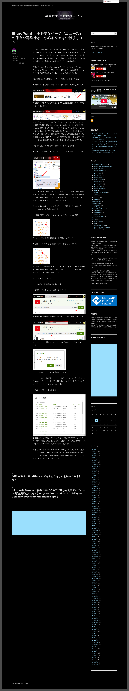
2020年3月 (95, 591)
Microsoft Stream (98, 183)
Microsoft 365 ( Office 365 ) (19, 58)
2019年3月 (95, 613)
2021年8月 (95, 560)
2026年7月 (95, 451)
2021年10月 (95, 556)
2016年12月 (95, 663)
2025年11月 (95, 466)
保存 (20, 63)
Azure (93, 218)
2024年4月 (95, 501)
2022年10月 (95, 534)
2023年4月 (95, 523)
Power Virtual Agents (99, 216)
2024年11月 (95, 488)
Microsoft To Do (98, 186)
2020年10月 (95, 578)
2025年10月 (95, 468)
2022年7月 (95, 540)
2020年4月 (95, 589)
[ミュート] (112, 107)
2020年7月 (95, 584)
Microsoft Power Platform (98, 209)
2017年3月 (95, 657)
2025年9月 (95, 470)
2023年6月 (95, 519)
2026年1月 (95, 462)
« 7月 (96, 436)
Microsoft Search (98, 181)
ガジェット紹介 (98, 221)
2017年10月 (95, 644)
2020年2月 (95, 593)
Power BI (96, 214)
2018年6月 (95, 630)
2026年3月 (95, 459)
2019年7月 (95, 606)
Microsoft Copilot (96, 201)
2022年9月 (95, 536)
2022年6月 (95, 541)
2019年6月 (95, 608)
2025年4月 (95, 479)
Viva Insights (97, 205)
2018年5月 (95, 631)
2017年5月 (95, 653)
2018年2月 (95, 637)
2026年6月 (95, 453)
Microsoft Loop (97, 175)
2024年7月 (95, 496)
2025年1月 (95, 485)
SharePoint (15, 60)
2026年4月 (95, 457)
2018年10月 (95, 622)
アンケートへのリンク (96, 52)
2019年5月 (95, 609)
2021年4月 (95, 567)
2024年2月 (95, 505)
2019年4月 (95, 611)
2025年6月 (95, 475)
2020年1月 (95, 595)
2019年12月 (95, 597)
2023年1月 (95, 529)
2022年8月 (95, 538)
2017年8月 (95, 648)
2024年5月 (95, 499)
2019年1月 (95, 617)
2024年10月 (95, 490)
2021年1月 (95, 573)
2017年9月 (95, 646)
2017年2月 (95, 659)
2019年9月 (95, 602)
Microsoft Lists (97, 174)
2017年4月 (95, 655)
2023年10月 (95, 512)
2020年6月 (95, 586)
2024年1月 (95, 507)
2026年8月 (95, 450)
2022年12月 (95, 530)
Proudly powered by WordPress (20, 683)
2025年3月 (95, 481)
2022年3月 (95, 547)
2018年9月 (95, 624)
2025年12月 (95, 464)
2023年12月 (95, 508)
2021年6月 (95, 563)
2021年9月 (95, 558)
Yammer (96, 199)
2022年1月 (95, 551)
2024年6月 (95, 497)
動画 (95, 223)
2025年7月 (95, 473)
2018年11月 (95, 620)
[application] (104, 101)
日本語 (108, 1)
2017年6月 (95, 652)
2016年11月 (95, 664)
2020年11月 (95, 576)
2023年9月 (95, 514)
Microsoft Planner (98, 179)
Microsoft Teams (98, 185)
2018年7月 (95, 628)
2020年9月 (95, 580)
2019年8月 (95, 604)
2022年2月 (95, 549)
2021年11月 (95, 554)
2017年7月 (95, 650)
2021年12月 (95, 552)
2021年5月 (95, 565)
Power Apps (97, 210)
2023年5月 (95, 521)
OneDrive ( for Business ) (100, 192)
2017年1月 (95, 661)
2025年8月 (95, 472)
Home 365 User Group (99, 225)
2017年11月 (95, 642)
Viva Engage (97, 207)
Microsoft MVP (97, 229)
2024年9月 (95, 492)
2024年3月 (95, 503)
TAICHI (14, 53)
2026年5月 (95, 455)
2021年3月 (95, 569)
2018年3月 (95, 635)
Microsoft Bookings (99, 168)
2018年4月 (95, 633)
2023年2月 (95, 527)
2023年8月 (95, 516)
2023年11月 (95, 510)
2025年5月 (95, 477)
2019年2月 (95, 615)
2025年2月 (95, 483)
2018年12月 (95, 619)
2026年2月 (95, 461)
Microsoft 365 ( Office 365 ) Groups (103, 166)
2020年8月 (95, 582)
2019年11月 (95, 598)
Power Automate (98, 212)
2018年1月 (95, 639)
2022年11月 (95, 532)
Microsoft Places (98, 177)
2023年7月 (95, 518)
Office (95, 190)
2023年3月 (95, 525)
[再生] (93, 107)
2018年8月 (95, 626)
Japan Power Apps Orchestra (101, 227)
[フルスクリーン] (115, 107)
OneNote (96, 194)
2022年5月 (95, 543)
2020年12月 (95, 574)
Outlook (96, 196)
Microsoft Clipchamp (99, 170)
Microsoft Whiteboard (99, 188)
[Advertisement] (49, 523)
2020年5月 (95, 587)
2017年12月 (95, 641)
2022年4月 (95, 545)
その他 (94, 220)
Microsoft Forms (98, 172)
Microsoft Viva (96, 203)
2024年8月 (95, 494)
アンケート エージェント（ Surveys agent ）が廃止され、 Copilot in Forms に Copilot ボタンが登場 (104, 146)
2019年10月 (95, 600)
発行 (23, 63)
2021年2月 (95, 571)
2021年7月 (95, 562)
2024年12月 (95, 486)
